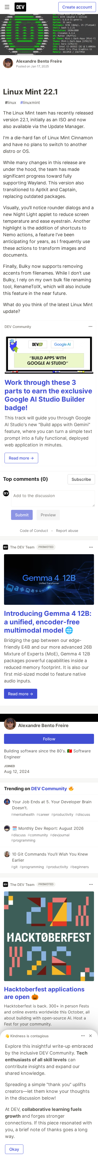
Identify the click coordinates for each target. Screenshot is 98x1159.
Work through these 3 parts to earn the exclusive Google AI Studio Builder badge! (48, 395)
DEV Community (49, 788)
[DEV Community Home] (20, 7)
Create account (77, 7)
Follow (49, 738)
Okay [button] (14, 1149)
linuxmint (30, 102)
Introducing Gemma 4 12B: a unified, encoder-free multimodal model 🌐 (47, 622)
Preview (48, 514)
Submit (22, 514)
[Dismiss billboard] (90, 1036)
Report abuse (67, 530)
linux (10, 102)
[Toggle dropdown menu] (90, 326)
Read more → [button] (21, 457)
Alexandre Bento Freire (39, 61)
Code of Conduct (34, 530)
